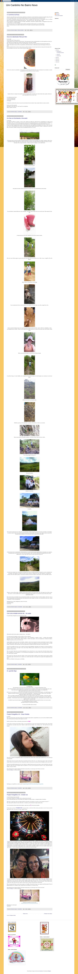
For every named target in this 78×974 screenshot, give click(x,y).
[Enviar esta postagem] (25, 30)
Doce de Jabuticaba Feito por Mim (17, 37)
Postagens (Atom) (13, 915)
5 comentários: (19, 664)
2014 (57, 57)
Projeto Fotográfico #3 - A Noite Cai (17, 795)
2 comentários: (19, 111)
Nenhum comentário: (20, 30)
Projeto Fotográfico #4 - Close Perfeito (18, 714)
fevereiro (58, 55)
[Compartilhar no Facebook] (30, 30)
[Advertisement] (64, 38)
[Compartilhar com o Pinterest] (32, 30)
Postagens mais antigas (48, 913)
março (58, 54)
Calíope (11, 769)
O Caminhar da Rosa (13, 14)
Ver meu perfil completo (59, 15)
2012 (57, 60)
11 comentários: (19, 707)
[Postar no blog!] (28, 30)
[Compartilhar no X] (29, 30)
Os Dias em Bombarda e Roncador (17, 118)
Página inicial (25, 913)
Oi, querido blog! (12, 671)
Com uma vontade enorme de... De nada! (19, 613)
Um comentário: (19, 606)
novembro (58, 51)
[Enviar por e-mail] (27, 30)
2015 (57, 50)
